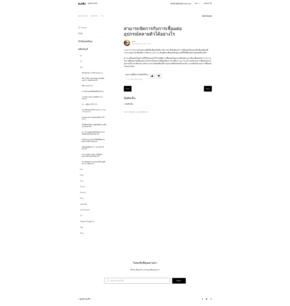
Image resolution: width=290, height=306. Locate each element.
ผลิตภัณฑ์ (94, 16)
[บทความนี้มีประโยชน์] (152, 76)
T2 (81, 61)
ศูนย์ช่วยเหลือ (83, 16)
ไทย (196, 3)
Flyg (81, 233)
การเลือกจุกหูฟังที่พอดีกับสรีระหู (92, 91)
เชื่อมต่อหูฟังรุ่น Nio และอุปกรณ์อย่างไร (93, 148)
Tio (81, 216)
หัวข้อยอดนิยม (85, 41)
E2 (81, 56)
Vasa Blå (83, 204)
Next (208, 89)
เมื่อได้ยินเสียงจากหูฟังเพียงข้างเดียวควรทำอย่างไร (94, 125)
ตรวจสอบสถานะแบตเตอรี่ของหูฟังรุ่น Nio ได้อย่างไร (94, 163)
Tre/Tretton (85, 210)
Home (84, 28)
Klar (81, 227)
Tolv (81, 181)
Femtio (83, 192)
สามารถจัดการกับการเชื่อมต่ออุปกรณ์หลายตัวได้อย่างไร (92, 155)
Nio (102, 16)
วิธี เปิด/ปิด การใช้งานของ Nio (92, 73)
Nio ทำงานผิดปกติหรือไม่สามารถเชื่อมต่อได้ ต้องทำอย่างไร (93, 133)
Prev (128, 89)
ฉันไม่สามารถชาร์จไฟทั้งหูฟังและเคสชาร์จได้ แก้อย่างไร (93, 140)
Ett (81, 169)
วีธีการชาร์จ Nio (87, 86)
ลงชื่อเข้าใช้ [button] (207, 3)
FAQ (80, 33)
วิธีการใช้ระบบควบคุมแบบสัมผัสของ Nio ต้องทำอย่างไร (93, 79)
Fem (82, 175)
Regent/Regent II (87, 221)
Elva (81, 198)
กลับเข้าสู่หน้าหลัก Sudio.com (180, 3)
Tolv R (82, 187)
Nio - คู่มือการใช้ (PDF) (90, 104)
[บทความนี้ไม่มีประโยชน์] (159, 76)
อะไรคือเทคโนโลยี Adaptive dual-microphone (94, 111)
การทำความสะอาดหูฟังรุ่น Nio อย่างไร (92, 98)
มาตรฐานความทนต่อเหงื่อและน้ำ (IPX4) (93, 118)
